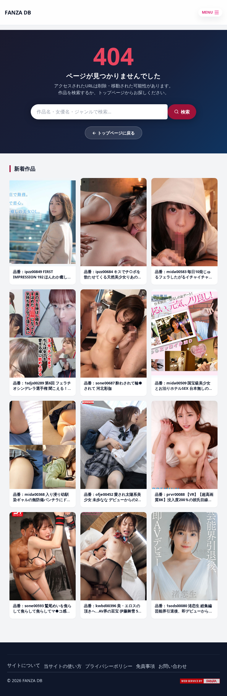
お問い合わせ (172, 666)
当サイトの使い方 (63, 666)
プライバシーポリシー (108, 666)
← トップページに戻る (113, 133)
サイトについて (23, 665)
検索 (185, 112)
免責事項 (145, 666)
